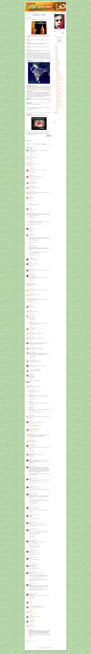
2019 (56, 51)
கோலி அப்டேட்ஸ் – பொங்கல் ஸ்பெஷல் (60, 91)
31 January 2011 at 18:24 (32, 437)
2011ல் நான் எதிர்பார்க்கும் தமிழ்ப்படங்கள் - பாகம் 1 (59, 104)
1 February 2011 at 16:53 (32, 622)
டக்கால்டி (30, 601)
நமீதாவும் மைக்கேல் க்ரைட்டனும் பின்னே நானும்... (59, 83)
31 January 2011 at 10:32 (32, 286)
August (57, 65)
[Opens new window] (39, 34)
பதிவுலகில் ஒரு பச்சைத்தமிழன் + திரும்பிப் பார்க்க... (59, 102)
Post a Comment (30, 638)
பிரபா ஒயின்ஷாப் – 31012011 (59, 73)
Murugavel (30, 433)
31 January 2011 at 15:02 (32, 392)
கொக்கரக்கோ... (34, 85)
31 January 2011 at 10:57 (32, 307)
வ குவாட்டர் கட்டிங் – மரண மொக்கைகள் (59, 98)
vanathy (30, 615)
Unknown (30, 156)
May (56, 67)
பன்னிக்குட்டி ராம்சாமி (31, 347)
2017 (56, 53)
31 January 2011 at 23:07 (32, 475)
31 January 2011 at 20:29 (32, 442)
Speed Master (30, 274)
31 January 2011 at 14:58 (32, 387)
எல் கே (29, 149)
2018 (56, 52)
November (57, 62)
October (57, 63)
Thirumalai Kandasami (32, 298)
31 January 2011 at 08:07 (32, 205)
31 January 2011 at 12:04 (32, 344)
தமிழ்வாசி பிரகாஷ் (31, 415)
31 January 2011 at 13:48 (32, 349)
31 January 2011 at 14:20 (32, 371)
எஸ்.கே (29, 385)
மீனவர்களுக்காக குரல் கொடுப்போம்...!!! (58, 74)
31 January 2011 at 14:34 (32, 382)
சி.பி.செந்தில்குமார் (31, 175)
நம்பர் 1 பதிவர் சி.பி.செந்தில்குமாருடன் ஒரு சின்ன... (59, 87)
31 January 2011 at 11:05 (32, 312)
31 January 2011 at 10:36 (32, 295)
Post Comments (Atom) (33, 641)
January (57, 72)
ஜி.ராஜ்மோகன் (30, 332)
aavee (29, 610)
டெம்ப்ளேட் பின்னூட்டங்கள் (59, 92)
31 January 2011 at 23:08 (32, 569)
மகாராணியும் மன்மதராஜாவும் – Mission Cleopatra (59, 94)
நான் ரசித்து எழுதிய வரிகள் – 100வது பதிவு (59, 97)
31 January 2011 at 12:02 (32, 334)
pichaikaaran (30, 191)
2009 (56, 110)
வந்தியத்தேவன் (30, 374)
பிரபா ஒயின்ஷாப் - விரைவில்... (59, 88)
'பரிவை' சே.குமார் (31, 327)
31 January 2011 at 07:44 (32, 160)
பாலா (29, 227)
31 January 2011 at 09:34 (32, 231)
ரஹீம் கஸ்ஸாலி (30, 181)
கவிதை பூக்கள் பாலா (31, 453)
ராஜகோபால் (30, 305)
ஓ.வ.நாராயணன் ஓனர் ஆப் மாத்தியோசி (33, 369)
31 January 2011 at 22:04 (32, 456)
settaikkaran (30, 212)
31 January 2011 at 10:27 (32, 280)
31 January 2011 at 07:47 (32, 179)
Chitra (29, 262)
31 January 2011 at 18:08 (32, 426)
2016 (56, 54)
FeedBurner (61, 41)
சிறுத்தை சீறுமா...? (58, 95)
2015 (56, 55)
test (29, 310)
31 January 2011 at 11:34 (32, 319)
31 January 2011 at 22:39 (32, 463)
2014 (56, 56)
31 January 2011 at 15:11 (32, 399)
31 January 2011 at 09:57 (32, 266)
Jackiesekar (30, 220)
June (56, 66)
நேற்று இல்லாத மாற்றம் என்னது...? (60, 107)
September (57, 64)
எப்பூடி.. (29, 364)
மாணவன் (30, 196)
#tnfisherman (38, 51)
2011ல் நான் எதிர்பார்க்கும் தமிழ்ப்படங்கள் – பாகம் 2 (59, 100)
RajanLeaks (28, 49)
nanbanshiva (28, 42)
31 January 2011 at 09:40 (32, 255)
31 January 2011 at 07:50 (32, 188)
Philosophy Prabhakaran (32, 493)
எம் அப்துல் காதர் (31, 444)
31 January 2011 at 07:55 (32, 194)
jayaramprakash (31, 620)
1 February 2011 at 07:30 (32, 617)
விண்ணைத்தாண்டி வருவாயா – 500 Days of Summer (60, 76)
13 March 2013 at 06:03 (32, 636)
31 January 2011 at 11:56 (32, 329)
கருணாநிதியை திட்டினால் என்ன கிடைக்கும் (40, 88)
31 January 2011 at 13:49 (32, 357)
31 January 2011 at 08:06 (32, 200)
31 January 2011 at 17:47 (32, 418)
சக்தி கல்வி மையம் (31, 283)
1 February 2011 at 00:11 (32, 603)
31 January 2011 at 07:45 (32, 166)
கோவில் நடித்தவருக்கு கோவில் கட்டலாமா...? (59, 80)
